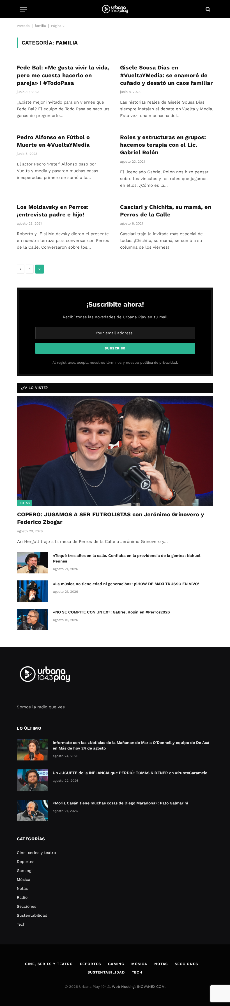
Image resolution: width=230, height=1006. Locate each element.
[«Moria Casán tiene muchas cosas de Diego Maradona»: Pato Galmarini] (32, 810)
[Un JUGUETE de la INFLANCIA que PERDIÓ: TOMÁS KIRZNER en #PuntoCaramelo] (32, 780)
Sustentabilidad (32, 915)
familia (40, 26)
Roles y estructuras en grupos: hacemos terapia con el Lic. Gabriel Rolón (163, 145)
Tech (21, 924)
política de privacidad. (159, 362)
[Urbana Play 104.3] (115, 9)
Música (23, 879)
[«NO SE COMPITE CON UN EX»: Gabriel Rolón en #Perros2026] (32, 619)
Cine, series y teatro (36, 852)
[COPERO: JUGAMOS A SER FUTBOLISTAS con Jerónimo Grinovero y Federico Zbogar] (115, 451)
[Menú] (23, 9)
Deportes (25, 861)
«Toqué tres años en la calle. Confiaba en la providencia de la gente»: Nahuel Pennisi (126, 558)
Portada (23, 26)
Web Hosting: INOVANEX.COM (138, 986)
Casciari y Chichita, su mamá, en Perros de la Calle (165, 211)
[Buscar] (207, 9)
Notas (24, 503)
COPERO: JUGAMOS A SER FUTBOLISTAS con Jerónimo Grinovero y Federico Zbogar (110, 518)
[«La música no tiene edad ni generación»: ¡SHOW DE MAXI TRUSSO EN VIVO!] (32, 591)
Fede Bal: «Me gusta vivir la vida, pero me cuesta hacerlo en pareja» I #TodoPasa (63, 75)
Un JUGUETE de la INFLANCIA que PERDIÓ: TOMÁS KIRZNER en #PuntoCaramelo (130, 773)
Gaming (24, 870)
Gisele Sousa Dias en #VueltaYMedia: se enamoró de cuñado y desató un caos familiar (166, 75)
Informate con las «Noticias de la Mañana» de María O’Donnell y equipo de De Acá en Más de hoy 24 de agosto (131, 745)
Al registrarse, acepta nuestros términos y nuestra (115, 362)
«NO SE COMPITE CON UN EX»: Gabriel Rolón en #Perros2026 (111, 612)
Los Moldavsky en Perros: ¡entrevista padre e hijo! (53, 211)
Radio (22, 897)
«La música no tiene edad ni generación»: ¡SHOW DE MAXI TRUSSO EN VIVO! (126, 584)
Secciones (26, 906)
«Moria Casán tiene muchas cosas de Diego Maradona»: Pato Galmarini (120, 803)
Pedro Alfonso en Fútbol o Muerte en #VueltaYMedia (53, 141)
